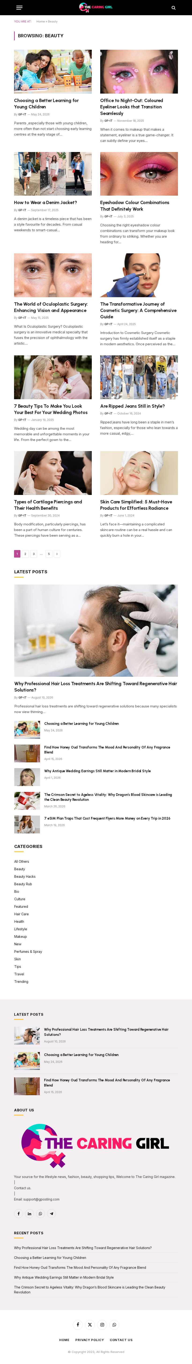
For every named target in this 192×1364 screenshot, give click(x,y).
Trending (21, 982)
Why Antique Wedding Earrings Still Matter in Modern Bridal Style (97, 771)
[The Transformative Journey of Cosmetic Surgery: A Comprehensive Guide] (139, 275)
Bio (16, 891)
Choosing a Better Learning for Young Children (46, 104)
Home (41, 21)
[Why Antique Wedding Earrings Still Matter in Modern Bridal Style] (27, 777)
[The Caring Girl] (96, 7)
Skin (17, 959)
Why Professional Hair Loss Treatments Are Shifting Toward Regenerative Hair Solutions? (95, 687)
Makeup (20, 936)
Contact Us (121, 1340)
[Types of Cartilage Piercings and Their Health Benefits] (53, 473)
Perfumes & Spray (28, 952)
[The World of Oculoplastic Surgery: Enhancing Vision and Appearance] (53, 275)
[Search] (173, 7)
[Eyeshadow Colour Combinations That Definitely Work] (139, 174)
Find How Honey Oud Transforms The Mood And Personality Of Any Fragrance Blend (107, 749)
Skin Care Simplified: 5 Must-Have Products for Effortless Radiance (136, 505)
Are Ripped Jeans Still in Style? (132, 406)
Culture (19, 899)
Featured (21, 906)
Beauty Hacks (25, 876)
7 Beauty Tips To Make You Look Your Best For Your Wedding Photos (50, 409)
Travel (19, 974)
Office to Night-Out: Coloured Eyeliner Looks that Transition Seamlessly (131, 107)
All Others (21, 861)
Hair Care (21, 914)
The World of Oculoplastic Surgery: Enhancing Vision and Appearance (51, 307)
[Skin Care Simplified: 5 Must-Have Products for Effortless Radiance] (139, 473)
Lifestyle (20, 929)
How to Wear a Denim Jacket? (45, 202)
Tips (17, 967)
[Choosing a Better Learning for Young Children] (53, 72)
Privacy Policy (89, 1340)
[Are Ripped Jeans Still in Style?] (139, 377)
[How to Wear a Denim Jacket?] (53, 174)
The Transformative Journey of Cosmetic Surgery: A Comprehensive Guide (138, 310)
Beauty (19, 869)
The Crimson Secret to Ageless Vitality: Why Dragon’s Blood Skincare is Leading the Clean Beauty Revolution (108, 797)
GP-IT (22, 114)
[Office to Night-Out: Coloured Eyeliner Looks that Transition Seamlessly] (139, 72)
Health (19, 921)
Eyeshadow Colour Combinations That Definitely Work (134, 206)
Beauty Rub (23, 884)
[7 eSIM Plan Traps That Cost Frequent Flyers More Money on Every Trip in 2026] (27, 824)
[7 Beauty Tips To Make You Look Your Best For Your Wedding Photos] (53, 377)
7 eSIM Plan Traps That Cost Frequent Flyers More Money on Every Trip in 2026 (107, 818)
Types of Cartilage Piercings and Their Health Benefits (48, 505)
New (17, 944)
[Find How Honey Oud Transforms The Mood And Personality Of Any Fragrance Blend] (27, 753)
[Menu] (19, 7)
